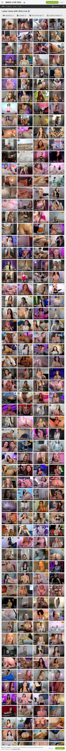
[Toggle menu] (2, 2)
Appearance (8, 15)
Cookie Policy (16, 749)
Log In (61, 2)
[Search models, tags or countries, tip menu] (63, 6)
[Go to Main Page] (13, 2)
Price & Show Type (37, 15)
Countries (21, 15)
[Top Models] (24, 2)
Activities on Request (54, 15)
